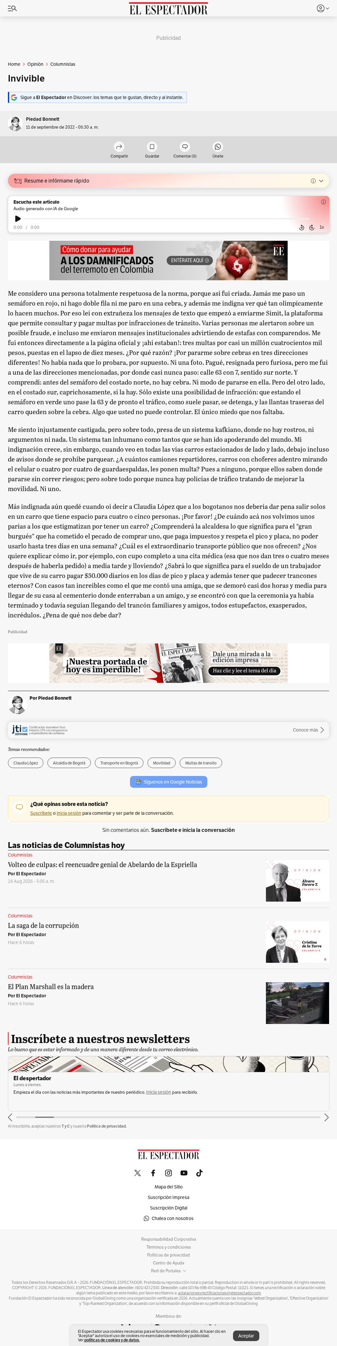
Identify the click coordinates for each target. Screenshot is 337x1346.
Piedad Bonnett (42, 119)
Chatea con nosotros (173, 1218)
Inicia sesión (158, 1092)
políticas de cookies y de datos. (112, 1339)
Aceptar (246, 1336)
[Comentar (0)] (185, 147)
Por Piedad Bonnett (50, 698)
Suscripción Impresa (168, 1197)
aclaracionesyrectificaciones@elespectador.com (219, 1293)
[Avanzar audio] (311, 228)
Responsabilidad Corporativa (168, 1239)
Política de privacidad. (107, 1126)
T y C (66, 1126)
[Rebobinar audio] (301, 228)
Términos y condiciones (168, 1247)
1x (322, 227)
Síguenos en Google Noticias (173, 782)
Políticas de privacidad (168, 1255)
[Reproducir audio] (18, 219)
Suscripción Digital (168, 1208)
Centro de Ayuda (168, 1263)
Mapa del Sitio (169, 1187)
